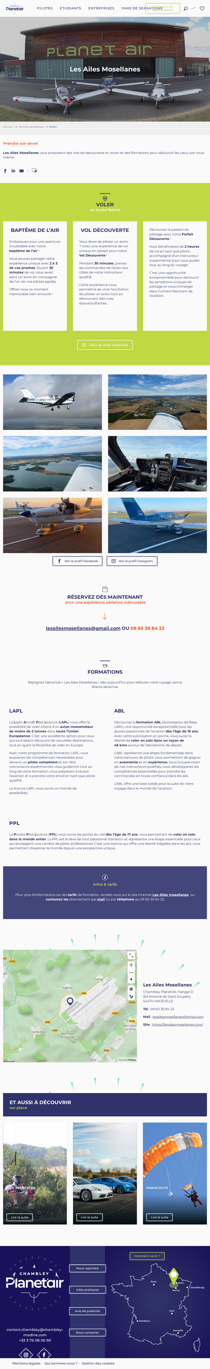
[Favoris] (202, 8)
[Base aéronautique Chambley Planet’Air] (15, 8)
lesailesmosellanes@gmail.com (83, 628)
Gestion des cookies (98, 1363)
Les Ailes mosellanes (171, 895)
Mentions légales (26, 1363)
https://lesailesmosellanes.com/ (177, 1025)
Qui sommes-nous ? (61, 1363)
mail (101, 899)
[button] (185, 8)
